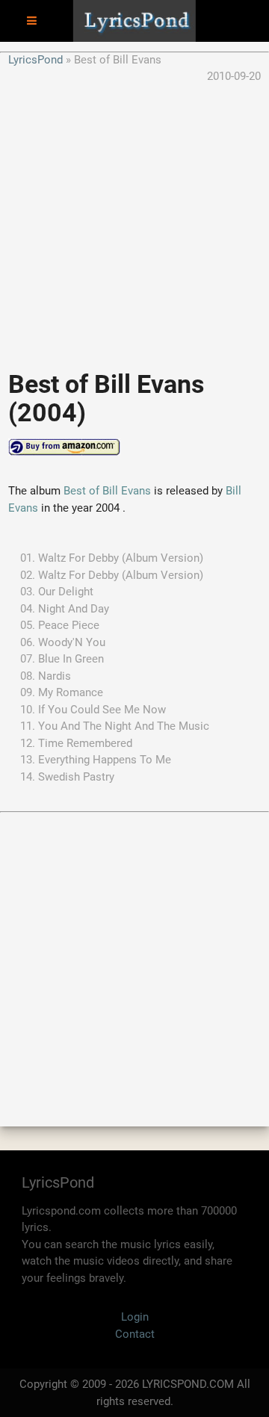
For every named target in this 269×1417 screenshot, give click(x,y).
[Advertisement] (134, 219)
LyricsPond (35, 59)
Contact (135, 1334)
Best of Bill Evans (107, 490)
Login (135, 1317)
